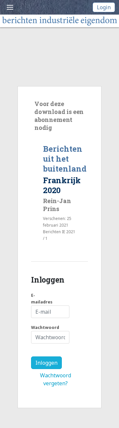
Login (104, 7)
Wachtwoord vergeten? (55, 379)
